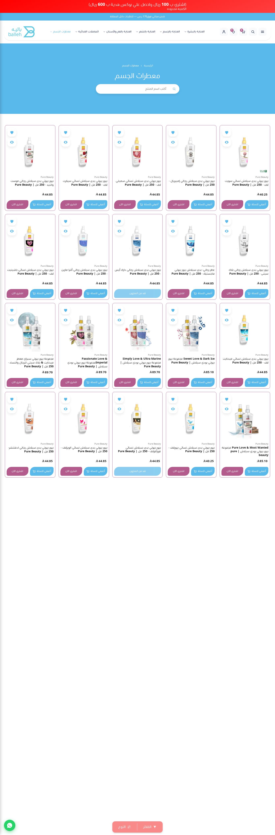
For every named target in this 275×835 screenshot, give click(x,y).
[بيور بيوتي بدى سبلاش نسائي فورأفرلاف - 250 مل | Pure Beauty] (137, 417)
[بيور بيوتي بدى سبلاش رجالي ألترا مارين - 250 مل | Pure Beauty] (83, 239)
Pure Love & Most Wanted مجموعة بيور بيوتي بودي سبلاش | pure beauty (245, 451)
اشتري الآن (232, 204)
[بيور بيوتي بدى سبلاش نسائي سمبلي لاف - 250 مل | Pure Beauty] (137, 150)
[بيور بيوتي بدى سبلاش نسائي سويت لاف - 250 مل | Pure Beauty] (244, 150)
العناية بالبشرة (196, 31)
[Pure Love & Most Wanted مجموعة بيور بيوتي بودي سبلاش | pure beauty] (244, 417)
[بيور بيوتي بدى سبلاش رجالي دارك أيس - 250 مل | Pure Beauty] (137, 239)
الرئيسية (148, 65)
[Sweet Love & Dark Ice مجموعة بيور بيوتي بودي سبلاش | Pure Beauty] (191, 328)
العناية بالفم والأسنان (118, 31)
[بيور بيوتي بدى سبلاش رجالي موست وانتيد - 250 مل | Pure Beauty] (30, 150)
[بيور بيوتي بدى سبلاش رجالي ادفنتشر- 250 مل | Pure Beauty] (30, 417)
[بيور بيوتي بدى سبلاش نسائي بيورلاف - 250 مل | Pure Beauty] (191, 417)
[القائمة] (262, 32)
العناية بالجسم (171, 31)
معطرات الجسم (62, 31)
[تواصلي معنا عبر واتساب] (9, 825)
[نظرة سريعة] (226, 142)
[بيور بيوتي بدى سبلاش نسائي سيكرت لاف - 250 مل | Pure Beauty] (83, 150)
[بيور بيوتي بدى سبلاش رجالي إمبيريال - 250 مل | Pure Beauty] (191, 150)
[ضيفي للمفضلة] (226, 132)
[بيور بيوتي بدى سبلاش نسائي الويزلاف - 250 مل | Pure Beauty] (83, 417)
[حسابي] (224, 32)
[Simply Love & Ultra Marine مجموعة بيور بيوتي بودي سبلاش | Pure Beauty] (137, 328)
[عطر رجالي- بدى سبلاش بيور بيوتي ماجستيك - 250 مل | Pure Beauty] (191, 239)
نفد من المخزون (137, 293)
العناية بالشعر (147, 31)
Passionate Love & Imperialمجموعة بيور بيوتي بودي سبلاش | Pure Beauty (87, 362)
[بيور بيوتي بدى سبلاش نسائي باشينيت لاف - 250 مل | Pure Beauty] (30, 239)
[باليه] (21, 31)
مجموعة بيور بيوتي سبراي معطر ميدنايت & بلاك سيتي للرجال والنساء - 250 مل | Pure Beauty (31, 362)
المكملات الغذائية (88, 31)
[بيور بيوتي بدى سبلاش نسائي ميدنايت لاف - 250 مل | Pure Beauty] (244, 328)
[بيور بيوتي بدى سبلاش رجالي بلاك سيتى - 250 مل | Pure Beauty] (244, 239)
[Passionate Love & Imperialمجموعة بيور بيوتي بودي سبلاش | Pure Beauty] (83, 328)
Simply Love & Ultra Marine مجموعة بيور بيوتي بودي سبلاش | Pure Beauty (140, 362)
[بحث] (253, 32)
